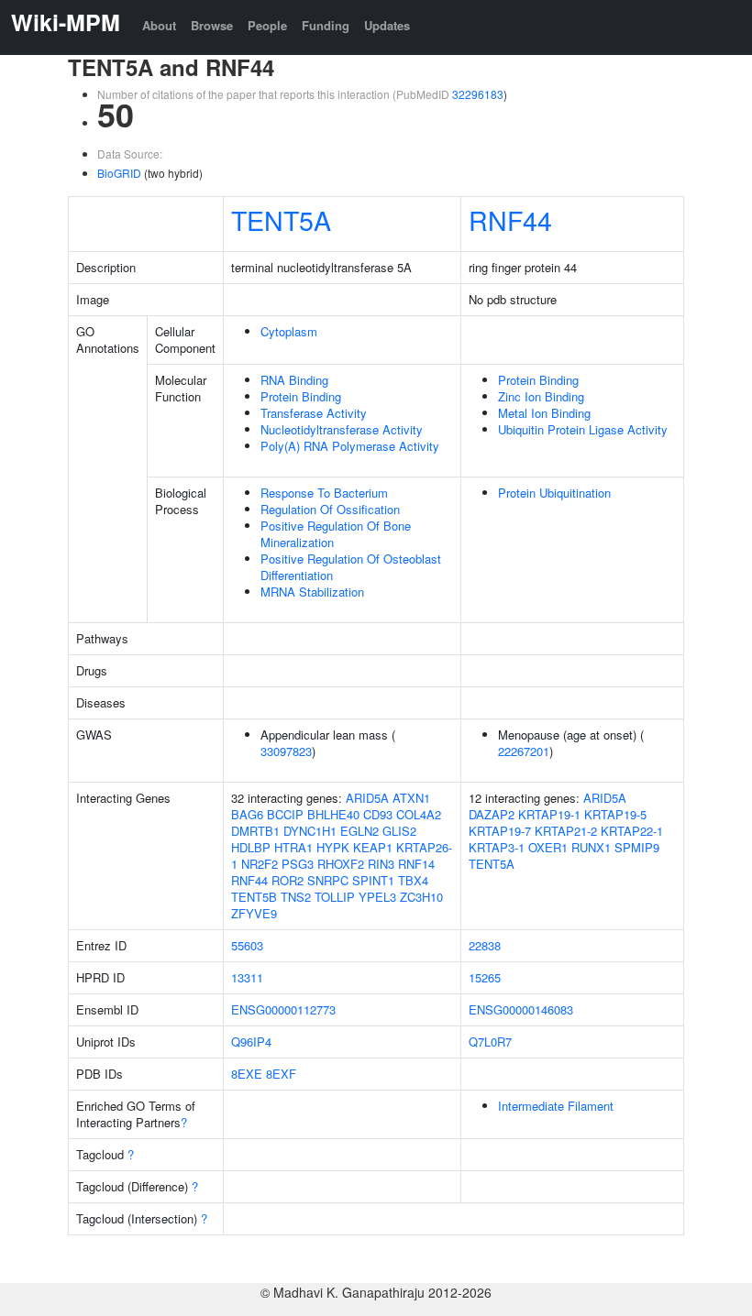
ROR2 (287, 880)
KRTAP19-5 (615, 814)
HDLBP (251, 847)
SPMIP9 (636, 847)
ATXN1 (411, 797)
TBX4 (413, 880)
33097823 (286, 751)
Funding (325, 25)
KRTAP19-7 (500, 830)
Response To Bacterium (324, 492)
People (267, 25)
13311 (247, 977)
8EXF (281, 1073)
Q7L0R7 (490, 1041)
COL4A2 (418, 814)
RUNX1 (591, 847)
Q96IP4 (251, 1041)
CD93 (378, 814)
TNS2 (296, 896)
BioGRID (119, 173)
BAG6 (247, 814)
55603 (247, 945)
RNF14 (416, 863)
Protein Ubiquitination (554, 492)
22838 (485, 945)
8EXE (246, 1073)
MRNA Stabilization (312, 591)
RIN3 (381, 863)
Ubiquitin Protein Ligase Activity (583, 429)
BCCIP (285, 814)
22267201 (523, 751)
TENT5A (281, 219)
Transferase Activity (313, 413)
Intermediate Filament (556, 1105)
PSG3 (298, 863)
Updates (387, 25)
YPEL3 (377, 896)
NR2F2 (259, 863)
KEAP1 (373, 847)
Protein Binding (300, 396)
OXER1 (548, 847)
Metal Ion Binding (544, 413)
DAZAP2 (491, 814)
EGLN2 (359, 830)
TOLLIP (335, 896)
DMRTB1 (255, 830)
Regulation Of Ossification (330, 509)
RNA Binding (294, 380)
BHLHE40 (333, 814)
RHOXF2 (340, 863)
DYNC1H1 (310, 830)
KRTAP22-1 (632, 830)
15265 (485, 977)
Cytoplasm (288, 331)
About (159, 25)
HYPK (332, 847)
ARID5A (367, 797)
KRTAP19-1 (549, 814)
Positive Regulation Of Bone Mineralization (335, 534)
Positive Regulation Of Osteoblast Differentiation (350, 567)
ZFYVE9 (254, 913)
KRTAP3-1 (497, 847)
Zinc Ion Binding (541, 396)
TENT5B (254, 896)
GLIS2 (399, 830)
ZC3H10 (421, 896)
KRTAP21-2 (566, 830)
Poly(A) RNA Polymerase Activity (349, 446)
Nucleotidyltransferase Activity (341, 429)
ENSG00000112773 (283, 1009)
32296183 (477, 94)
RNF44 (510, 219)
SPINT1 (373, 880)
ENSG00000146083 (521, 1009)
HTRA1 (293, 847)
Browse (212, 25)
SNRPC (327, 880)
